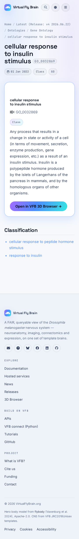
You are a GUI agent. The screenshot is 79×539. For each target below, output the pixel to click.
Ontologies (16, 30)
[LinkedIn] (47, 348)
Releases (11, 392)
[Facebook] (37, 348)
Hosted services (17, 376)
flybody (40, 511)
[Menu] (65, 7)
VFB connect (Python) (21, 427)
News (8, 384)
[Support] (8, 348)
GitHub (9, 442)
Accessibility (46, 529)
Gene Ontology (41, 30)
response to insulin (25, 255)
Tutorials (11, 434)
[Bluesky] (28, 348)
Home (7, 24)
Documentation (16, 369)
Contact (10, 484)
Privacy (10, 529)
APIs (7, 419)
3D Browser (13, 400)
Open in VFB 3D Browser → (38, 206)
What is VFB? (14, 461)
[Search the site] (45, 7)
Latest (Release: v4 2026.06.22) (43, 24)
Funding (10, 477)
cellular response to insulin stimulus (40, 37)
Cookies (26, 529)
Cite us (9, 469)
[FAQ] (18, 348)
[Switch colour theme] (55, 7)
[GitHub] (57, 348)
